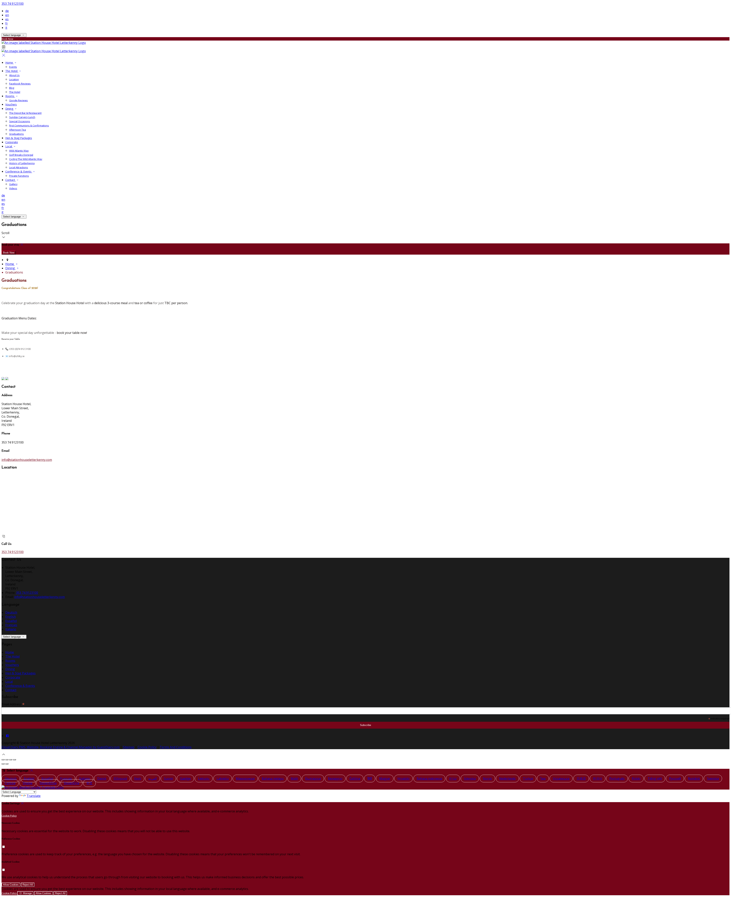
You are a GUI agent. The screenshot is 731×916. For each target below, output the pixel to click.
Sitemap (128, 747)
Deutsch (11, 612)
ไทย (543, 778)
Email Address (13, 704)
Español (11, 621)
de (7, 11)
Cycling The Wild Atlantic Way (25, 159)
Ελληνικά (120, 778)
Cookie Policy (147, 747)
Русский (675, 778)
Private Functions (19, 175)
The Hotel (11, 71)
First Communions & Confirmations (29, 125)
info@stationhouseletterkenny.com (27, 460)
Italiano (10, 629)
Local (9, 146)
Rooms (10, 96)
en (7, 15)
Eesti (137, 778)
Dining (9, 108)
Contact (10, 180)
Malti (294, 778)
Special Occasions (19, 121)
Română (694, 778)
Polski (636, 778)
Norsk (487, 778)
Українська (561, 778)
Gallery (13, 184)
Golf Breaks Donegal (21, 155)
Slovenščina (48, 783)
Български (313, 778)
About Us (14, 75)
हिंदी (369, 778)
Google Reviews (18, 100)
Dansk (101, 778)
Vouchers (11, 104)
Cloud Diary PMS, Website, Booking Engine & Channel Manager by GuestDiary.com (61, 747)
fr (6, 23)
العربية (152, 778)
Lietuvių (203, 778)
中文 (89, 783)
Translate (34, 796)
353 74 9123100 (13, 4)
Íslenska (470, 778)
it (6, 28)
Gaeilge (185, 778)
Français (11, 625)
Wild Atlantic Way (19, 150)
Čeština (355, 778)
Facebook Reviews (20, 83)
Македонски (245, 778)
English (10, 617)
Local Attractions (18, 167)
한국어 (597, 778)
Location (14, 79)
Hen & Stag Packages (18, 138)
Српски (10, 783)
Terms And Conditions (176, 747)
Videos (13, 188)
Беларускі (335, 778)
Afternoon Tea (17, 129)
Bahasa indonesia (429, 778)
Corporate (11, 142)
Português (617, 778)
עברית (453, 778)
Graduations (16, 134)
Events (13, 67)
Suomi (168, 778)
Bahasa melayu (272, 778)
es (7, 19)
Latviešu (223, 778)
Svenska (713, 778)
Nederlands (507, 778)
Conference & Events (18, 171)
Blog (11, 88)
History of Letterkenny (22, 163)
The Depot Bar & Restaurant (25, 113)
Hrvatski (403, 778)
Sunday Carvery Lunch (22, 117)
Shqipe (27, 783)
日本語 (581, 778)
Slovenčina (71, 783)
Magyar (384, 778)
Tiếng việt (655, 778)
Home (9, 62)
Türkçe (528, 778)
